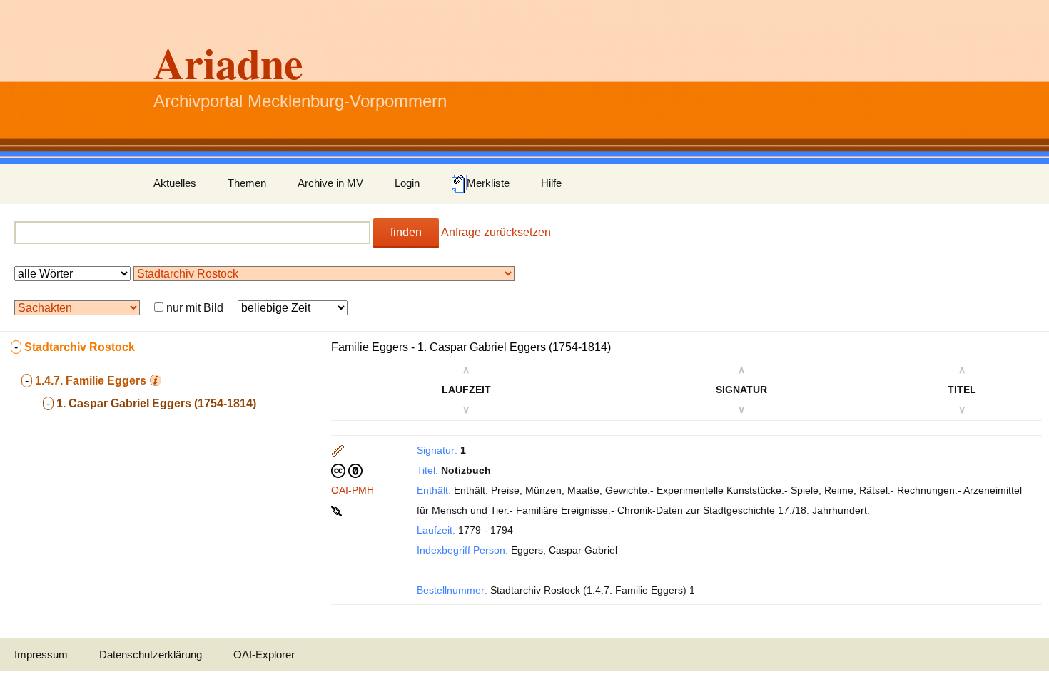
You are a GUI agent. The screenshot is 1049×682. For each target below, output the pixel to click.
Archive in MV (330, 183)
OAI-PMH (352, 490)
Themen (247, 183)
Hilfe (551, 183)
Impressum (41, 654)
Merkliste (488, 183)
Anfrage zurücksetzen (496, 232)
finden (406, 232)
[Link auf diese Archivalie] (338, 510)
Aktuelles (174, 183)
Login (407, 183)
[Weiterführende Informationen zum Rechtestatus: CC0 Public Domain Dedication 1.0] (347, 470)
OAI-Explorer (264, 654)
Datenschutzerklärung (150, 654)
